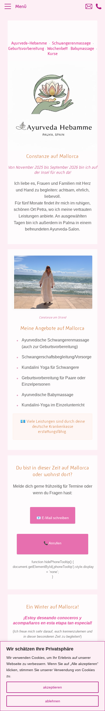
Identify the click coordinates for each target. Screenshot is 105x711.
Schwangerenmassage (71, 43)
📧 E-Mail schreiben (52, 518)
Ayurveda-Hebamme (29, 43)
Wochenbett (57, 48)
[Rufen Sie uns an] (98, 6)
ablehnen (52, 701)
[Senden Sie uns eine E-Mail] (88, 6)
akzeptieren (52, 687)
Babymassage (82, 48)
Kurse (53, 53)
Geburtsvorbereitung (26, 48)
